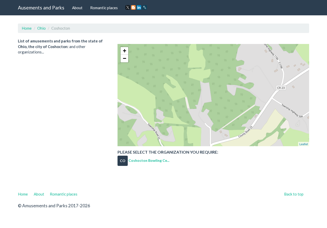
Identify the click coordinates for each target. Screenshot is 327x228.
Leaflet (303, 144)
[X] (127, 7)
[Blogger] (133, 7)
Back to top (293, 194)
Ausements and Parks (41, 7)
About (77, 7)
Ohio (41, 28)
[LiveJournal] (144, 7)
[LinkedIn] (139, 7)
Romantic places (104, 7)
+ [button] (124, 51)
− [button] (124, 58)
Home (27, 28)
